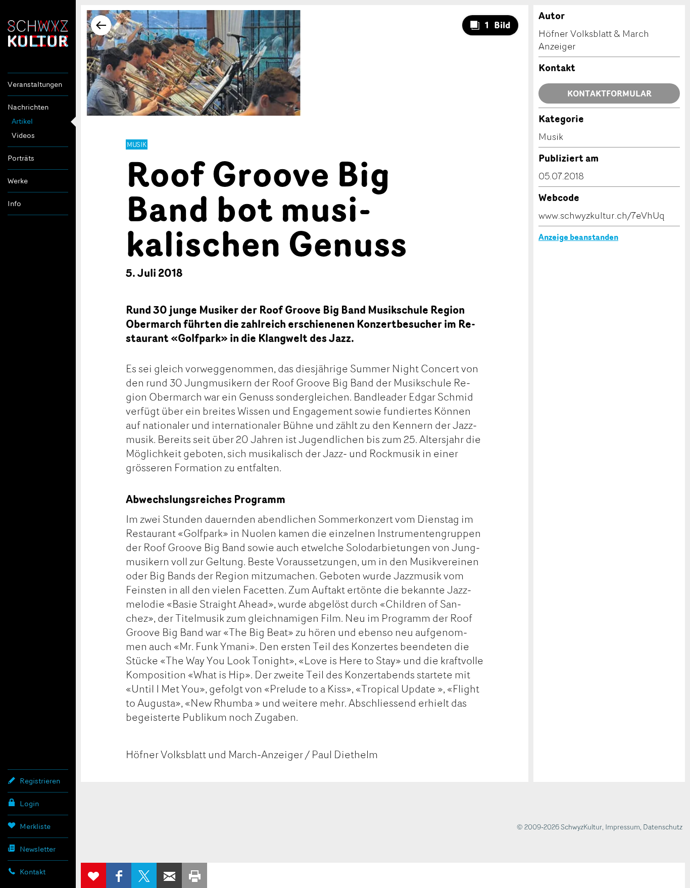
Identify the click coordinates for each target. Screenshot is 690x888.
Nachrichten (28, 107)
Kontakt (32, 871)
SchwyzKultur (38, 33)
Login (29, 803)
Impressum (622, 826)
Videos (23, 135)
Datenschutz (662, 826)
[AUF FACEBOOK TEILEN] (118, 875)
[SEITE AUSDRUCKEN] (194, 875)
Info (14, 203)
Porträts (21, 158)
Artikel (22, 121)
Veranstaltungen (35, 84)
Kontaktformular (609, 93)
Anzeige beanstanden (578, 237)
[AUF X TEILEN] (144, 875)
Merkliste (35, 826)
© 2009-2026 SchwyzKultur (559, 826)
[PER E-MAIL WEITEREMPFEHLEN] (169, 875)
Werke (18, 180)
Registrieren (40, 780)
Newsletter (38, 849)
